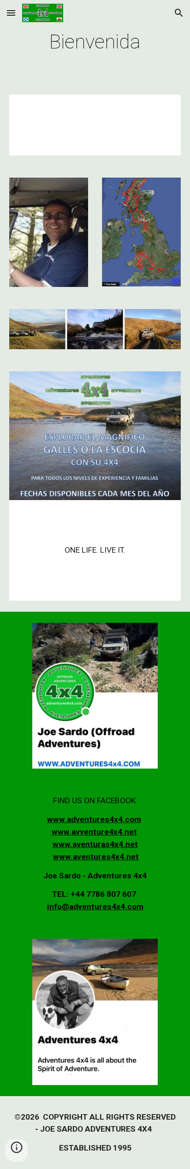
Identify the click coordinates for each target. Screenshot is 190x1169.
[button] (11, 12)
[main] (95, 42)
